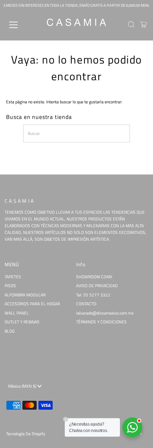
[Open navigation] (21, 25)
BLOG (10, 331)
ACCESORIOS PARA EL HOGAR (32, 304)
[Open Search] (131, 25)
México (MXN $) (22, 386)
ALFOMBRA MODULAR (25, 295)
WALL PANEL (17, 313)
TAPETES (13, 277)
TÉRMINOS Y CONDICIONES (101, 322)
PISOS (10, 286)
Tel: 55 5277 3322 (93, 295)
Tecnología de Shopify (25, 434)
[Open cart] (143, 24)
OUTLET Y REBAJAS (22, 322)
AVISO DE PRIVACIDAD (97, 286)
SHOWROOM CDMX (94, 277)
